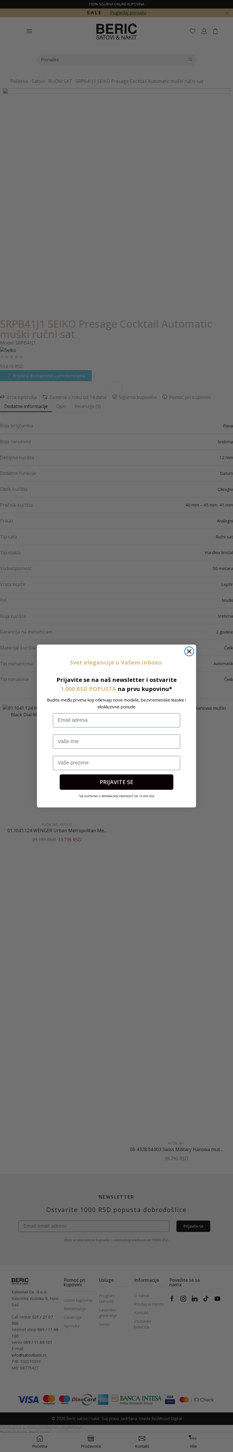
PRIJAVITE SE (116, 782)
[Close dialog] (189, 651)
